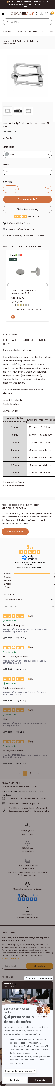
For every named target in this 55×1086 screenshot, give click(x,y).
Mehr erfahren (15, 531)
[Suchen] (7, 22)
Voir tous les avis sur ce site (29, 568)
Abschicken (39, 966)
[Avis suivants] (36, 773)
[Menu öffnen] (3, 13)
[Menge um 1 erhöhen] (16, 189)
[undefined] (44, 562)
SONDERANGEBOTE (27, 31)
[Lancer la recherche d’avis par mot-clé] (53, 606)
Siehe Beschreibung (27, 209)
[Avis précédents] (19, 773)
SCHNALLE (17, 41)
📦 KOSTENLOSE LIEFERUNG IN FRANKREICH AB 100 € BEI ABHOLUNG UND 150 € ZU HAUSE (27, 4)
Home (6, 41)
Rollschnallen (9, 43)
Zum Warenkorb (26, 199)
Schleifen (31, 41)
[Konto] (41, 13)
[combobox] (27, 154)
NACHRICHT (8, 31)
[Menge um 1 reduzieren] (5, 189)
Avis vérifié (11, 621)
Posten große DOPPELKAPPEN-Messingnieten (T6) (24, 292)
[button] (36, 14)
